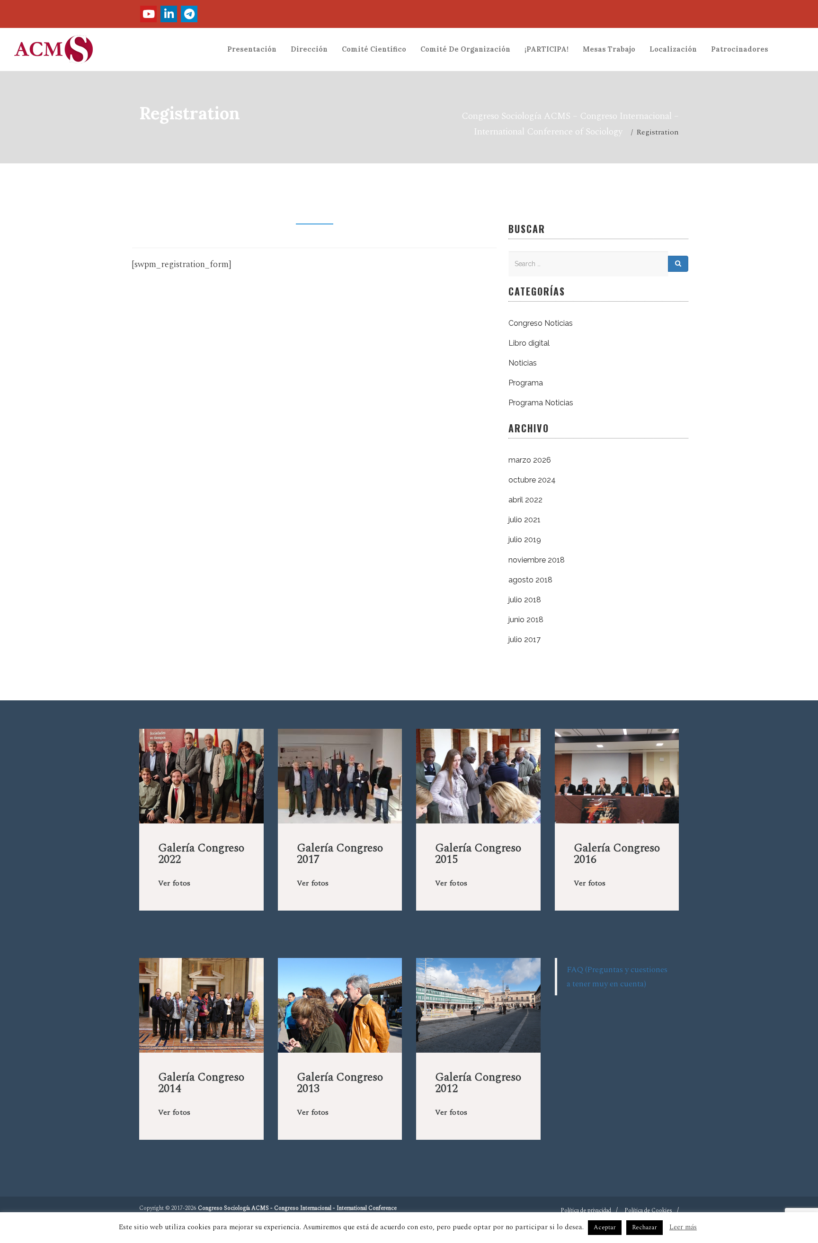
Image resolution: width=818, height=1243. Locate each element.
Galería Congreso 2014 (201, 1083)
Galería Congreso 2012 (478, 1083)
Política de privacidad (585, 1210)
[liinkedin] (168, 14)
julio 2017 (524, 639)
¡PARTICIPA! (547, 49)
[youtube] (148, 14)
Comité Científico (374, 49)
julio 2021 (524, 519)
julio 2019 (524, 539)
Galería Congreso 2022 (201, 854)
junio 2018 (525, 619)
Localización (673, 49)
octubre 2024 (532, 479)
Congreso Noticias (540, 323)
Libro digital (529, 343)
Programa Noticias (540, 402)
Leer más (683, 1227)
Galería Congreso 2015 (478, 854)
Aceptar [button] (605, 1227)
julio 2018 (524, 599)
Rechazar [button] (644, 1227)
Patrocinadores (739, 49)
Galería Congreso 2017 (340, 854)
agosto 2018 (530, 579)
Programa (525, 382)
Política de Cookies (648, 1210)
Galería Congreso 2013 (340, 1083)
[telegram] (189, 14)
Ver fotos (174, 883)
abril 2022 (525, 499)
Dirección (309, 49)
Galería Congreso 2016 (617, 854)
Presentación (251, 49)
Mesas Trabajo (609, 49)
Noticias (522, 362)
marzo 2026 (529, 460)
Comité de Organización (465, 49)
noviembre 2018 (536, 559)
